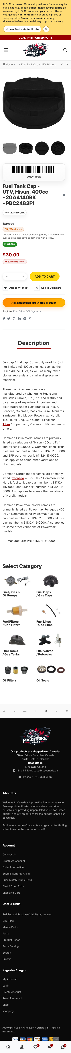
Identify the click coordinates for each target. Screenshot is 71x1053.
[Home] (8, 1047)
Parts (6, 933)
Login (6, 985)
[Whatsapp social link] (30, 319)
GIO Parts (8, 920)
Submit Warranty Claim (16, 873)
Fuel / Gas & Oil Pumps (11, 593)
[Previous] (62, 64)
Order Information (13, 867)
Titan (6, 424)
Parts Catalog (11, 946)
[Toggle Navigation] (6, 50)
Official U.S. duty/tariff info (22, 28)
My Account (10, 979)
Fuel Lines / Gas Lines (44, 623)
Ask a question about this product (33, 302)
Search (7, 952)
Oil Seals (42, 680)
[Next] (67, 64)
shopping (8, 1011)
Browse (7, 958)
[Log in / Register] (22, 1047)
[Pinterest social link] (14, 319)
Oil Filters (10, 680)
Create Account (12, 991)
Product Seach (11, 939)
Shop (6, 1004)
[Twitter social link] (9, 319)
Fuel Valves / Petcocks (44, 652)
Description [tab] (34, 342)
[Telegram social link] (24, 319)
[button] (65, 50)
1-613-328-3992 (42, 776)
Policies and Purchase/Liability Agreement (27, 914)
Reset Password (12, 998)
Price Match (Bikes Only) (17, 879)
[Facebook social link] (4, 319)
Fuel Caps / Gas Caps (44, 593)
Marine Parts (10, 927)
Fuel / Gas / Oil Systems (27, 311)
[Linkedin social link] (19, 319)
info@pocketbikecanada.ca (41, 770)
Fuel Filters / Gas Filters (11, 623)
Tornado (18, 478)
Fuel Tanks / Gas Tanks (11, 652)
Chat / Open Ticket (14, 886)
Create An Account (14, 860)
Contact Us (9, 854)
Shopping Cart (11, 892)
